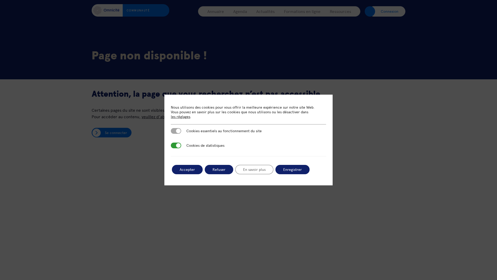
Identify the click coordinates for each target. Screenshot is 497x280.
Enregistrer (292, 169)
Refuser (219, 169)
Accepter (187, 169)
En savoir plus (254, 169)
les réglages (180, 116)
